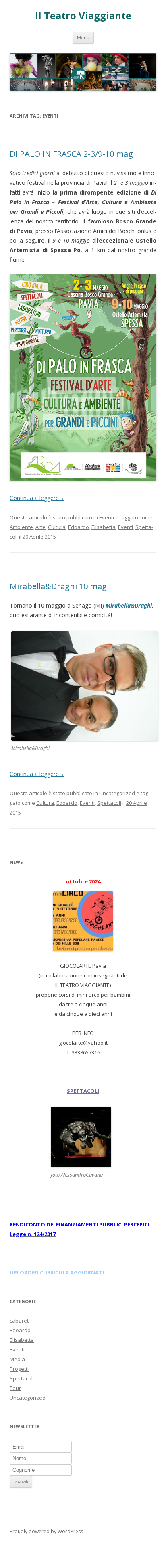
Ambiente (21, 527)
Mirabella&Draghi (129, 605)
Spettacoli (109, 802)
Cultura (57, 527)
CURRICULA (55, 1272)
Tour (15, 1388)
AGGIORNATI (87, 1272)
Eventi (106, 517)
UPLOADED (25, 1272)
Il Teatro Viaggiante (83, 16)
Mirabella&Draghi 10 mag (58, 586)
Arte (40, 527)
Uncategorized (117, 793)
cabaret (19, 1320)
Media (17, 1359)
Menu (83, 37)
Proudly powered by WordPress (46, 1531)
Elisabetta (103, 527)
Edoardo (78, 527)
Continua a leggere (37, 498)
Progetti (19, 1368)
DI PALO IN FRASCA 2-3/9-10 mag (71, 153)
